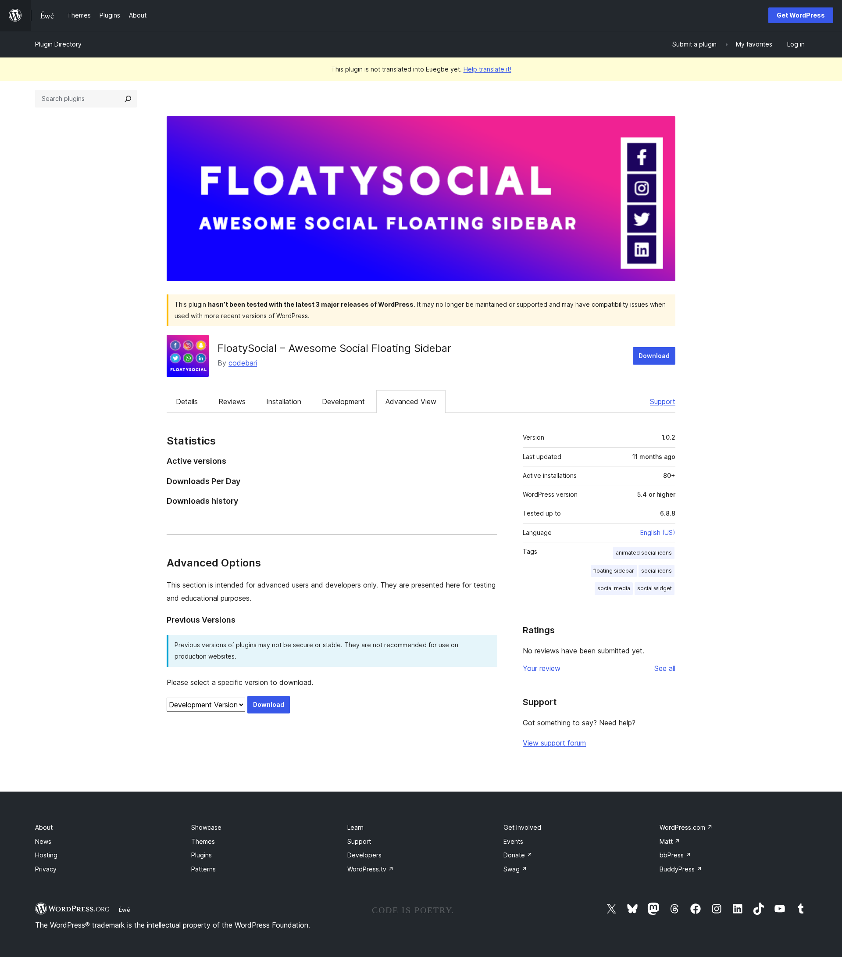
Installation (283, 401)
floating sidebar (613, 570)
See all (664, 668)
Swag (515, 869)
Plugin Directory (58, 44)
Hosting (46, 855)
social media (613, 588)
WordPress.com (686, 827)
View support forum (554, 742)
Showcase (206, 827)
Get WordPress (801, 15)
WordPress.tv (370, 869)
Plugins (201, 855)
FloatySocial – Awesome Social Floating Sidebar (334, 348)
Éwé (124, 909)
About (44, 827)
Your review (541, 668)
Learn (355, 827)
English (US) (657, 532)
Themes (203, 841)
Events (513, 841)
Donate (517, 855)
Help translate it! (487, 69)
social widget (654, 588)
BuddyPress (681, 869)
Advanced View (410, 401)
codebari (242, 362)
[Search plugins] (128, 99)
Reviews (232, 401)
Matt (670, 841)
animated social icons (644, 552)
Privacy (46, 869)
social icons (656, 570)
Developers (364, 855)
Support (662, 401)
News (43, 841)
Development (343, 401)
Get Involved (522, 827)
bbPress (675, 855)
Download (654, 355)
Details (187, 401)
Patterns (203, 869)
